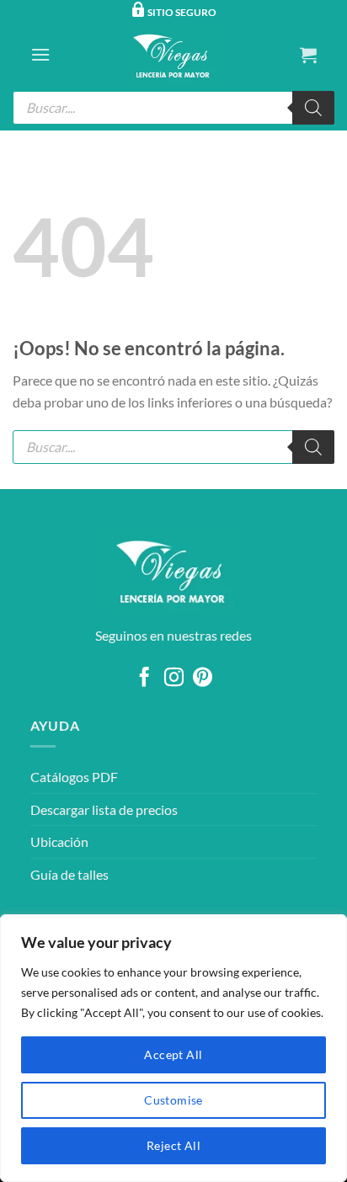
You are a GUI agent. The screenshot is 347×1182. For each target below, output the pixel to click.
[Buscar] (313, 108)
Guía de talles (69, 874)
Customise (173, 1100)
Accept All (173, 1054)
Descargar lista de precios (104, 809)
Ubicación (59, 841)
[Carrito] (308, 54)
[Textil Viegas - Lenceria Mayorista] (173, 54)
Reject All (173, 1145)
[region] (173, 1048)
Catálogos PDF (74, 777)
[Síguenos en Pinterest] (202, 679)
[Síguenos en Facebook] (144, 679)
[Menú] (40, 54)
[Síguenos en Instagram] (173, 679)
